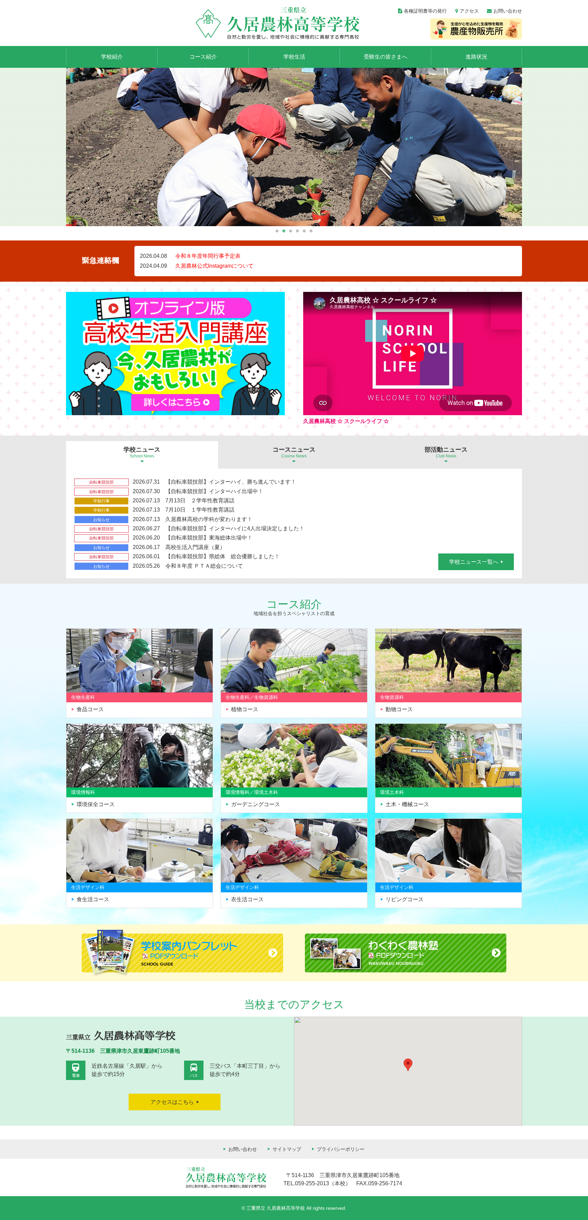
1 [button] (277, 231)
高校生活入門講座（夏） (195, 547)
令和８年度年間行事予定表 (208, 256)
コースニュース (294, 452)
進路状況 (476, 57)
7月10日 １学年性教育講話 (199, 510)
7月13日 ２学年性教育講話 (199, 500)
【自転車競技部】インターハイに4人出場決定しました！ (235, 528)
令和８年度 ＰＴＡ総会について (204, 566)
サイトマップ (287, 1149)
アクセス (469, 11)
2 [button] (283, 231)
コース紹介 (203, 57)
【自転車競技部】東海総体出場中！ (208, 538)
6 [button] (311, 231)
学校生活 (294, 57)
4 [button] (297, 231)
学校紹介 (112, 57)
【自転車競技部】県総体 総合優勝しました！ (222, 556)
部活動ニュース (446, 452)
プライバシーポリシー (340, 1149)
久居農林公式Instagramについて (214, 266)
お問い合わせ (507, 11)
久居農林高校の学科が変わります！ (208, 519)
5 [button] (304, 231)
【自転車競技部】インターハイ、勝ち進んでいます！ (230, 482)
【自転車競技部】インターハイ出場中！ (214, 491)
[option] (294, 147)
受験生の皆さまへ (385, 57)
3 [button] (290, 231)
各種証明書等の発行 (425, 11)
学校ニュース (142, 452)
